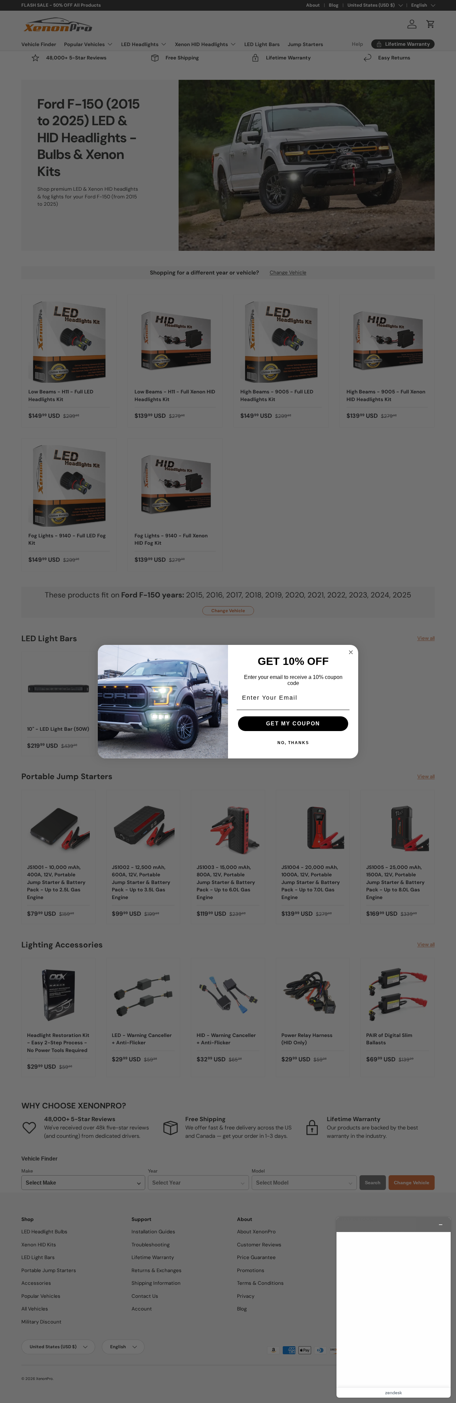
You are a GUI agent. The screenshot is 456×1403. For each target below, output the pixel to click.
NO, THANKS (293, 742)
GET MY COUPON (293, 723)
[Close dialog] (351, 652)
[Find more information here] (393, 1307)
